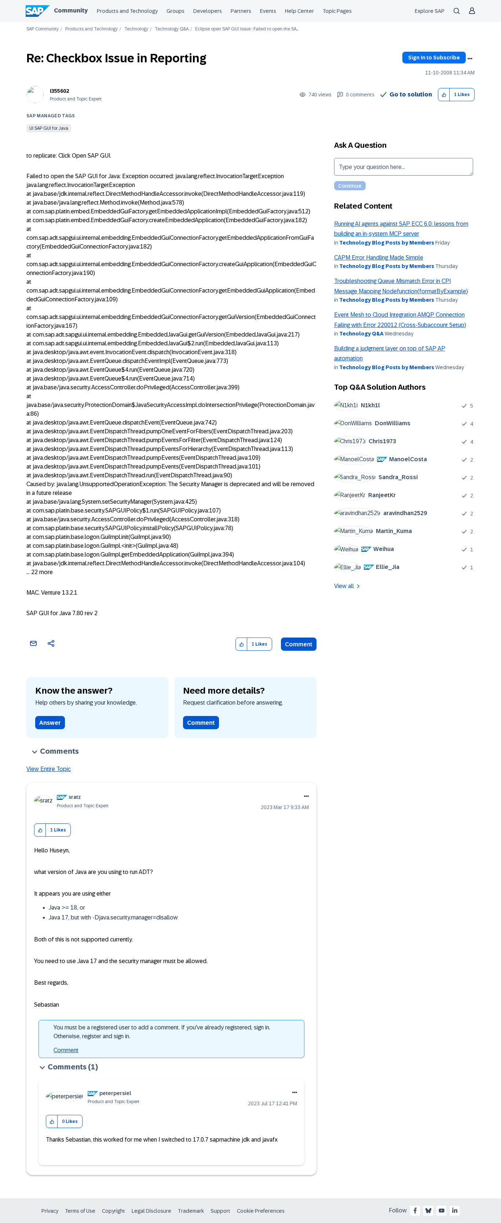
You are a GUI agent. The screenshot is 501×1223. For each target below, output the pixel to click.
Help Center (299, 11)
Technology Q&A (172, 29)
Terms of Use (80, 1211)
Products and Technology (127, 11)
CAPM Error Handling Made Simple (378, 257)
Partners (241, 11)
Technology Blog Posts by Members (386, 243)
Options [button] (470, 59)
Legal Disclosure (151, 1211)
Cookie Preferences (261, 1211)
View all (344, 586)
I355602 (59, 91)
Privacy (49, 1211)
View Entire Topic (48, 769)
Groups (175, 11)
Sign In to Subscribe (434, 57)
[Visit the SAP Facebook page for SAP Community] (415, 1210)
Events (268, 11)
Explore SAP (430, 11)
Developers (207, 11)
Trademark (191, 1211)
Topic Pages (337, 11)
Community (71, 10)
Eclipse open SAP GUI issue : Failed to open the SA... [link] (247, 29)
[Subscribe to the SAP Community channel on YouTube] (442, 1210)
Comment (298, 644)
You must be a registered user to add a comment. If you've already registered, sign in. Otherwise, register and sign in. (162, 1031)
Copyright (113, 1211)
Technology (136, 29)
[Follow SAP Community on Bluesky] (428, 1210)
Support (220, 1211)
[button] (444, 94)
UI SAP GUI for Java (48, 128)
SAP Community (42, 29)
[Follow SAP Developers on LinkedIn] (455, 1210)
